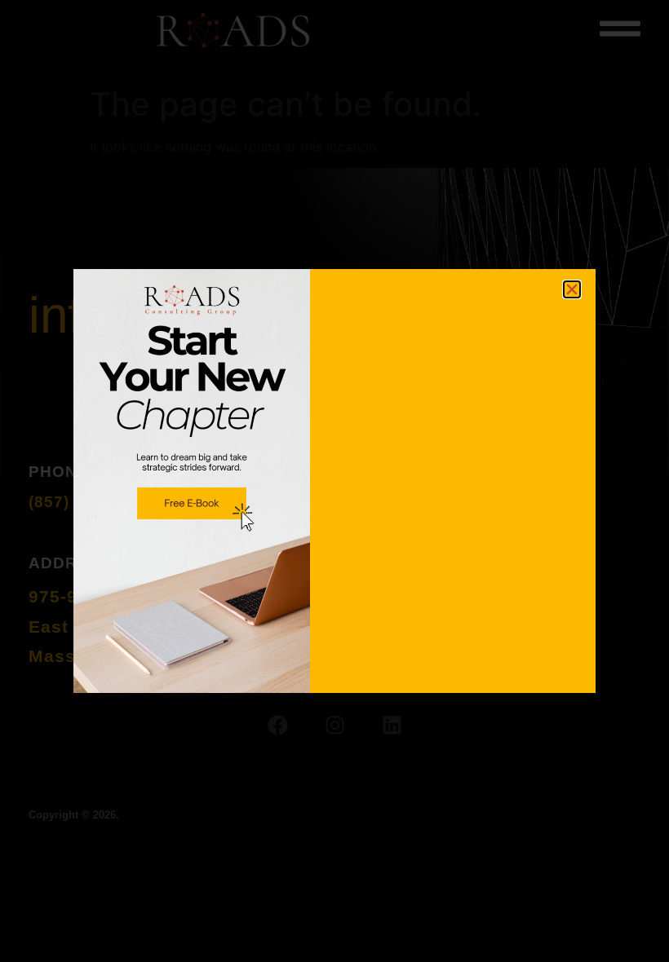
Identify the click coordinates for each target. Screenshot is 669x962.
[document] (334, 481)
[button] (572, 289)
